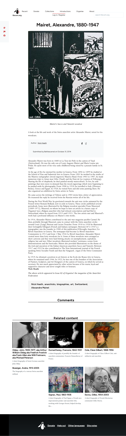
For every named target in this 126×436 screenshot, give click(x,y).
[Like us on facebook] (4, 35)
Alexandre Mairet (40, 287)
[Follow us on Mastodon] (4, 28)
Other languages (76, 425)
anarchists (50, 284)
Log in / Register (58, 15)
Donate (51, 425)
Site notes (92, 425)
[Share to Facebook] (82, 143)
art (71, 284)
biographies (63, 284)
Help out (61, 425)
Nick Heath (42, 143)
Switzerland (81, 284)
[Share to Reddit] (86, 143)
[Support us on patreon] (4, 31)
